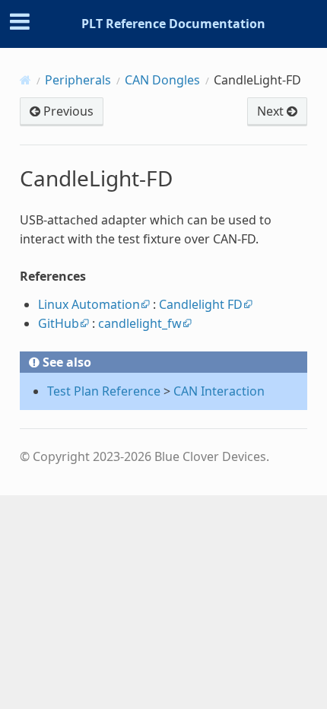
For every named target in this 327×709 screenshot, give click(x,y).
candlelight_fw (140, 323)
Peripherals (78, 80)
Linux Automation (89, 304)
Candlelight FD (201, 304)
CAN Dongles (162, 80)
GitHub (58, 323)
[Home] (25, 80)
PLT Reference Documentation (173, 23)
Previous (67, 111)
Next (272, 111)
